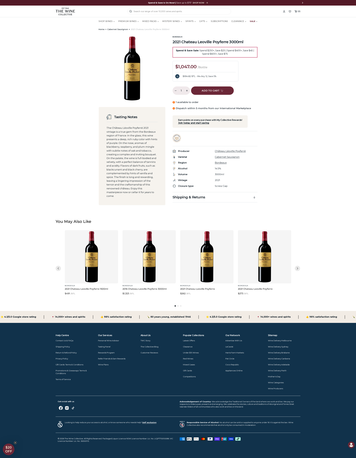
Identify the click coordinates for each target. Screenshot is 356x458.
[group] (91, 262)
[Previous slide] (53, 2)
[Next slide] (302, 2)
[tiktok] (73, 408)
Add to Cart (91, 277)
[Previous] (58, 268)
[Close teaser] (15, 442)
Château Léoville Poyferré (230, 151)
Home (101, 29)
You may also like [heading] (73, 221)
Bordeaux (177, 37)
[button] (297, 11)
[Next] (297, 268)
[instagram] (67, 408)
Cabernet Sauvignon (117, 29)
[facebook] (61, 408)
